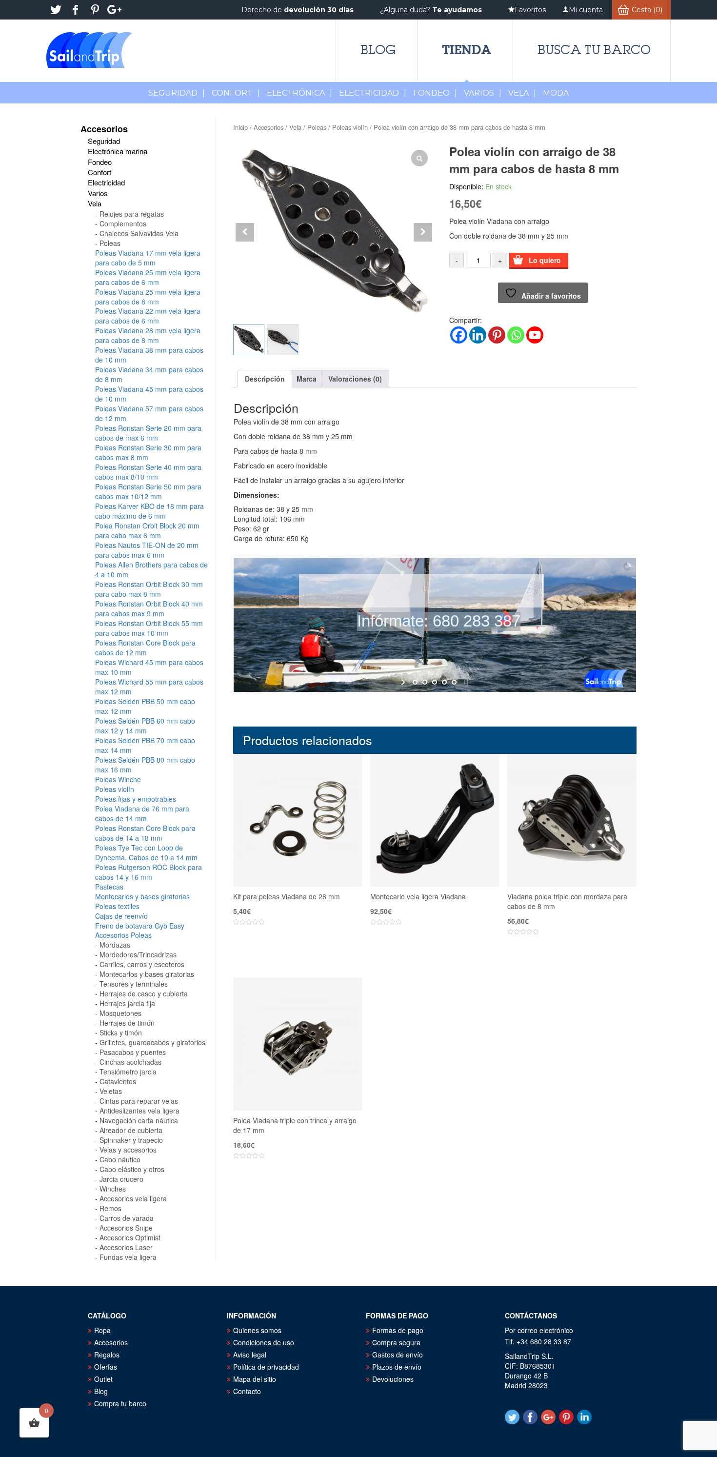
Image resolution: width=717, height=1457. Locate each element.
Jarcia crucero (121, 1179)
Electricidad (372, 93)
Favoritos (530, 9)
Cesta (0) (647, 9)
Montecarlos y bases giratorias (142, 896)
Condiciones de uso (263, 1342)
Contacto (247, 1391)
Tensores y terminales (134, 984)
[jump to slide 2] (425, 682)
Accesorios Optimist (130, 1237)
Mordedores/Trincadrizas (138, 954)
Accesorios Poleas (123, 935)
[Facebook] (458, 335)
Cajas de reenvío (121, 916)
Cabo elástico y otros (132, 1169)
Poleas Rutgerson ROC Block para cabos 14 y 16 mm (148, 872)
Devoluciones (393, 1379)
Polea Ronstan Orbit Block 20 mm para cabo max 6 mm (147, 530)
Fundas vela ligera (128, 1257)
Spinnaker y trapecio (131, 1140)
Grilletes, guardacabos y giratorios (152, 1042)
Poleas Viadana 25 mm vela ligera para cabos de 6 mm (147, 277)
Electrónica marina (117, 151)
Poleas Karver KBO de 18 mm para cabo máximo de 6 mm (149, 511)
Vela (522, 93)
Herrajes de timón (127, 1023)
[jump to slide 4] (444, 682)
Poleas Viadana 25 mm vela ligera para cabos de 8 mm (147, 296)
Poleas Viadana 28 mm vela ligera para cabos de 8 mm (147, 335)
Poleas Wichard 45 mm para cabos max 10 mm (149, 667)
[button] (423, 232)
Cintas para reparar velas (139, 1101)
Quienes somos (257, 1330)
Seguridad (176, 93)
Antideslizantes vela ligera (139, 1110)
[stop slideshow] (465, 682)
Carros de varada (127, 1218)
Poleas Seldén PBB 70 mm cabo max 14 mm (145, 745)
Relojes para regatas (132, 214)
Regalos (107, 1354)
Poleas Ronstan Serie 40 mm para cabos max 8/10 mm (148, 472)
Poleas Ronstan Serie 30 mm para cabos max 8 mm (148, 452)
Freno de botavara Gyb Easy (139, 926)
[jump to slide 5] (454, 682)
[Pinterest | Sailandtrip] (95, 10)
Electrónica (299, 93)
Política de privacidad (266, 1367)
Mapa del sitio (254, 1379)
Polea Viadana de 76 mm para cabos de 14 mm (142, 813)
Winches (113, 1189)
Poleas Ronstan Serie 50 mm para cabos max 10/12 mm (148, 491)
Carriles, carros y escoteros (142, 964)
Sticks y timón (121, 1032)
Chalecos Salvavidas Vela (139, 233)
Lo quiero (545, 260)
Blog (378, 50)
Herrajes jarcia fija (127, 1003)
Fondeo (435, 93)
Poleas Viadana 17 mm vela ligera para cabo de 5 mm (147, 257)
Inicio (240, 127)
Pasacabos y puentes (133, 1052)
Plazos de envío (396, 1367)
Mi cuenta (586, 9)
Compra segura (396, 1342)
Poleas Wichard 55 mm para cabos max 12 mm (149, 686)
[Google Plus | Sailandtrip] (114, 10)
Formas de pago (397, 1330)
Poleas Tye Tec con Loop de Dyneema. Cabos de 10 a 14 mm (146, 852)
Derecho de (297, 9)
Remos (110, 1208)
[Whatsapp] (515, 335)
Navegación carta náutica (139, 1120)
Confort (236, 93)
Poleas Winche (118, 779)
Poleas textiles (117, 906)
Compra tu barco (120, 1403)
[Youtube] (534, 335)
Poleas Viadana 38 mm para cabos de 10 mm (149, 354)
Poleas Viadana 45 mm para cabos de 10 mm (149, 394)
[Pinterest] (496, 335)
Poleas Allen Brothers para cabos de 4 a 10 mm (151, 569)
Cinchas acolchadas (130, 1062)
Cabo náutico (120, 1159)
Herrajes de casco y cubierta (144, 993)
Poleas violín (350, 127)
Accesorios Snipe (126, 1228)
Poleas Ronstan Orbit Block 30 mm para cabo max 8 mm (149, 589)
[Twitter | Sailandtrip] (56, 10)
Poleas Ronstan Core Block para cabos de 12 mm (145, 647)
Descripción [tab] (265, 379)
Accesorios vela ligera (133, 1198)
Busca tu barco (594, 50)
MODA (556, 93)
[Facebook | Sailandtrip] (75, 10)
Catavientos (118, 1081)
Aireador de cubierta (131, 1130)
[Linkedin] (477, 335)
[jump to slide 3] (434, 682)
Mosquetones (120, 1013)
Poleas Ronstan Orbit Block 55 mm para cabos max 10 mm (149, 628)
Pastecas (109, 886)
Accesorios (268, 127)
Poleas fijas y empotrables (135, 799)
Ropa (102, 1330)
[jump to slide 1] (415, 682)
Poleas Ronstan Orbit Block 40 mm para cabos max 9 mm (149, 608)
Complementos (123, 223)
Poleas (316, 127)
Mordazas (115, 945)
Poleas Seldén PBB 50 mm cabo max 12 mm (145, 706)
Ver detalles (303, 952)
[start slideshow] (404, 682)
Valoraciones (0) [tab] (355, 379)
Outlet (103, 1379)
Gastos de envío (397, 1354)
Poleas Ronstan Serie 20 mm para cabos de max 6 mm (148, 433)
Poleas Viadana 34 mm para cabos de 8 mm (149, 374)
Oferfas (105, 1367)
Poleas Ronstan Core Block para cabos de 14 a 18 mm (145, 833)
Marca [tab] (307, 379)
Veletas (111, 1091)
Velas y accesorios (128, 1149)
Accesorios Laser (126, 1247)
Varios (482, 93)
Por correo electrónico (539, 1330)
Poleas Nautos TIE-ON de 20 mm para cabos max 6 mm (147, 550)
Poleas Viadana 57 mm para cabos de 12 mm (149, 413)
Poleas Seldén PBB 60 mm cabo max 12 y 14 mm (145, 725)
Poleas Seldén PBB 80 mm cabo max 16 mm (145, 764)
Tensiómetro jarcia (128, 1071)
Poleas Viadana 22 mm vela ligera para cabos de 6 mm (147, 315)
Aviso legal (249, 1354)
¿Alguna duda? (431, 9)
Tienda (466, 49)
